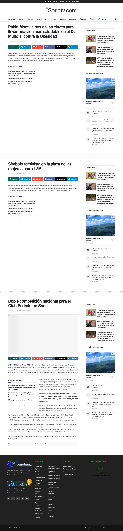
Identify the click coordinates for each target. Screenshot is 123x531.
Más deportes (39, 496)
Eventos (83, 19)
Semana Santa (39, 513)
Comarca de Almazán (51, 472)
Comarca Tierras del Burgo (54, 488)
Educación (51, 505)
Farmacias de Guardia (58, 1)
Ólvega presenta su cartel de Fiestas (20, 78)
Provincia (30, 19)
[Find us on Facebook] (8, 498)
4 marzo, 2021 (12, 41)
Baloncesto (38, 488)
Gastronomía (52, 507)
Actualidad (12, 19)
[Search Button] (115, 19)
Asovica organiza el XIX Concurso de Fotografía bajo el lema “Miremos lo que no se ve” (105, 50)
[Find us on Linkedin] (27, 498)
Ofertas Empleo (75, 1)
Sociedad (72, 19)
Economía (51, 502)
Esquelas (67, 1)
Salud (50, 510)
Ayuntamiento (39, 472)
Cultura (50, 499)
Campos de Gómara (54, 468)
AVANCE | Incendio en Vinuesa (94, 102)
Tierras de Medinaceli (51, 492)
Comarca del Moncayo (52, 483)
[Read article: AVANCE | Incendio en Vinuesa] (100, 88)
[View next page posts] (24, 89)
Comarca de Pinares (54, 475)
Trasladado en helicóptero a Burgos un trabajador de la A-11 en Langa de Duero (103, 130)
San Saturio (38, 511)
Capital (21, 19)
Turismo (92, 19)
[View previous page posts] (20, 89)
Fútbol (36, 494)
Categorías (38, 480)
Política (37, 517)
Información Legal (85, 528)
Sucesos (63, 19)
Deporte (53, 19)
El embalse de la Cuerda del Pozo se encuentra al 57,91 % (20, 83)
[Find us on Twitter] (13, 498)
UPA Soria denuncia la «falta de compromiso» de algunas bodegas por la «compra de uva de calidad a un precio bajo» (105, 62)
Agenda (103, 19)
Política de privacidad (98, 528)
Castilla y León (42, 19)
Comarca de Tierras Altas (54, 479)
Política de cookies (111, 528)
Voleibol (37, 499)
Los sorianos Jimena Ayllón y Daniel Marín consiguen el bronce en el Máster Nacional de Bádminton (21, 395)
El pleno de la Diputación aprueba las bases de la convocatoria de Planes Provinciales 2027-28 (102, 140)
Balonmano (38, 491)
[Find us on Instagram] (18, 498)
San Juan (37, 508)
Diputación (38, 503)
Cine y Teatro (47, 1)
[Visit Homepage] (61, 11)
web (49, 444)
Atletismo (37, 486)
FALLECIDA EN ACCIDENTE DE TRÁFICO (101, 112)
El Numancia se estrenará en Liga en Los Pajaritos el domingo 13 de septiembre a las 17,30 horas (21, 73)
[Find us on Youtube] (22, 498)
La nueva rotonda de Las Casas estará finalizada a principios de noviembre (103, 121)
